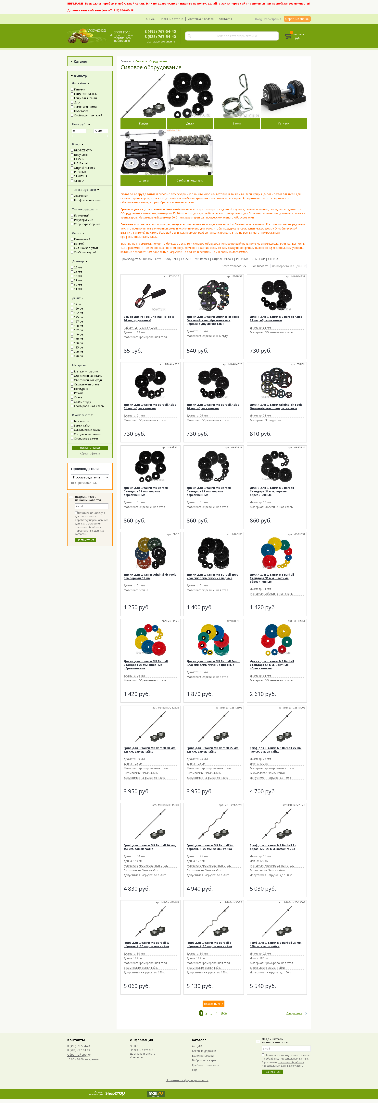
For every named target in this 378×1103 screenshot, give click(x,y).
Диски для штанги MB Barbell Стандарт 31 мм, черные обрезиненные (209, 491)
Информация (141, 1040)
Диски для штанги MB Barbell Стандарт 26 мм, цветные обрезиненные (146, 664)
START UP (258, 259)
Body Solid (171, 259)
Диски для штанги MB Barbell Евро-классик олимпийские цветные (213, 663)
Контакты (225, 19)
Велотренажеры (203, 1055)
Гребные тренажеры (206, 1065)
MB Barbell (202, 259)
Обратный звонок (297, 19)
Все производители (84, 483)
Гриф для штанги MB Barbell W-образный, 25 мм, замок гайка (210, 847)
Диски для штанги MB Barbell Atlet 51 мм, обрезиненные (150, 406)
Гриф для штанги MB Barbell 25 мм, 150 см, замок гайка (276, 749)
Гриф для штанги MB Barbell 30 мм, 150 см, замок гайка (150, 847)
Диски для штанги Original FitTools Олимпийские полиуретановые (276, 406)
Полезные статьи (171, 19)
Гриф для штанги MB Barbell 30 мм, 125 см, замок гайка (150, 749)
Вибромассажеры (204, 1060)
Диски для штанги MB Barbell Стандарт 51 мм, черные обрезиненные (146, 491)
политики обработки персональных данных (89, 528)
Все (224, 1013)
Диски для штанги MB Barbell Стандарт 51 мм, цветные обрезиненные (272, 664)
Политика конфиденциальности (187, 1080)
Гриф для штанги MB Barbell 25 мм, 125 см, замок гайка (213, 749)
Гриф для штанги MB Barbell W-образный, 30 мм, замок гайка (147, 944)
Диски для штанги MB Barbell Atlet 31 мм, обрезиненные (276, 318)
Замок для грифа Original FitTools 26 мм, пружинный (149, 318)
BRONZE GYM (152, 259)
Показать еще (213, 1004)
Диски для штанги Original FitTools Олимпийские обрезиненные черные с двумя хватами (213, 320)
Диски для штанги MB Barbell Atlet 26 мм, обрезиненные (213, 406)
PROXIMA (242, 259)
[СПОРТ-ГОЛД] (87, 36)
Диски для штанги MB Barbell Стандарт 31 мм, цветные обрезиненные (272, 578)
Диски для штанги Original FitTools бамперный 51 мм (150, 576)
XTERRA (273, 259)
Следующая (294, 1013)
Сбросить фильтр (90, 453)
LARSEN (186, 259)
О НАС (150, 19)
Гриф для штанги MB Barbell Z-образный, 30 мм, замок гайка (210, 944)
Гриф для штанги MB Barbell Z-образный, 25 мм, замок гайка (273, 847)
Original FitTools (222, 259)
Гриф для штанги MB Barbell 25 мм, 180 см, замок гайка (276, 944)
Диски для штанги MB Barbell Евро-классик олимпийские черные (213, 576)
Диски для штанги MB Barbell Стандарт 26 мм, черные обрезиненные (272, 491)
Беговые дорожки (204, 1051)
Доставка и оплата (201, 19)
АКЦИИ (197, 1046)
